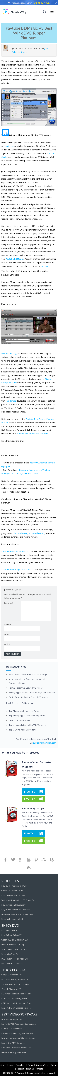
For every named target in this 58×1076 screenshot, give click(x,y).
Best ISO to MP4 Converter (13, 1043)
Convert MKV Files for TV (12, 890)
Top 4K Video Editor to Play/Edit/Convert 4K (28, 725)
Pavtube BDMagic (14, 258)
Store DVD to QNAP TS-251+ (14, 949)
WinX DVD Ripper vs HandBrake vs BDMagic (28, 674)
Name (7, 624)
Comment (8, 602)
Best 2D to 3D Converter (20, 720)
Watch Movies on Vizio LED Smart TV (17, 900)
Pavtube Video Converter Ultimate (37, 764)
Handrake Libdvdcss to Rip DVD (15, 944)
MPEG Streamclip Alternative (13, 1052)
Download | (21, 1065)
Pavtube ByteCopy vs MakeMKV (18, 569)
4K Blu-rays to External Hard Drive (16, 1003)
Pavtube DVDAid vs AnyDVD (16, 551)
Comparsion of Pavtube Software (32, 433)
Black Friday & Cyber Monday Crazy (29, 533)
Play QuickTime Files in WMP (14, 886)
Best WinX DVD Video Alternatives (16, 1047)
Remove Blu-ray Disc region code (16, 1008)
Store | (11, 1065)
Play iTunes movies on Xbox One (15, 909)
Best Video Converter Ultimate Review (18, 1038)
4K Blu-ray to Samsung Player (14, 998)
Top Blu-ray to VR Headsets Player (24, 711)
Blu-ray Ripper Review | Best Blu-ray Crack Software (32, 692)
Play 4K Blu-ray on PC (11, 989)
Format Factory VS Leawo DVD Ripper (25, 688)
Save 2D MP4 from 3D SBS (13, 895)
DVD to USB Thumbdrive (12, 963)
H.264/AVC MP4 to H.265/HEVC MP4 (17, 914)
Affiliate (39, 1068)
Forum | (31, 1065)
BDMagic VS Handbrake (11, 1028)
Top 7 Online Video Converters (22, 729)
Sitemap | (31, 1068)
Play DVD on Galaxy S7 (11, 935)
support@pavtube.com (44, 742)
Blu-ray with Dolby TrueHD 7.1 (14, 979)
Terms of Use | (43, 1065)
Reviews (24, 52)
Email (7, 634)
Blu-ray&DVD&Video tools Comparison (18, 1024)
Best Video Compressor (11, 1019)
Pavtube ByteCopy (34, 419)
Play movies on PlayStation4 (13, 905)
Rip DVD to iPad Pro (10, 930)
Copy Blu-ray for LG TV (11, 974)
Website (8, 644)
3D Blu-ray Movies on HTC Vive (15, 984)
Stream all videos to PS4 (12, 919)
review (45, 266)
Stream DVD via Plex (10, 954)
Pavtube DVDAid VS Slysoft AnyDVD (17, 1033)
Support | (21, 1068)
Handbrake (9, 146)
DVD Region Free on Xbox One (14, 959)
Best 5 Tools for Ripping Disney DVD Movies (28, 697)
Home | (4, 1065)
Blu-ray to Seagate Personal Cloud (16, 993)
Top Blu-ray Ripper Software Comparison (27, 715)
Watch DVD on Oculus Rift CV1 (15, 940)
